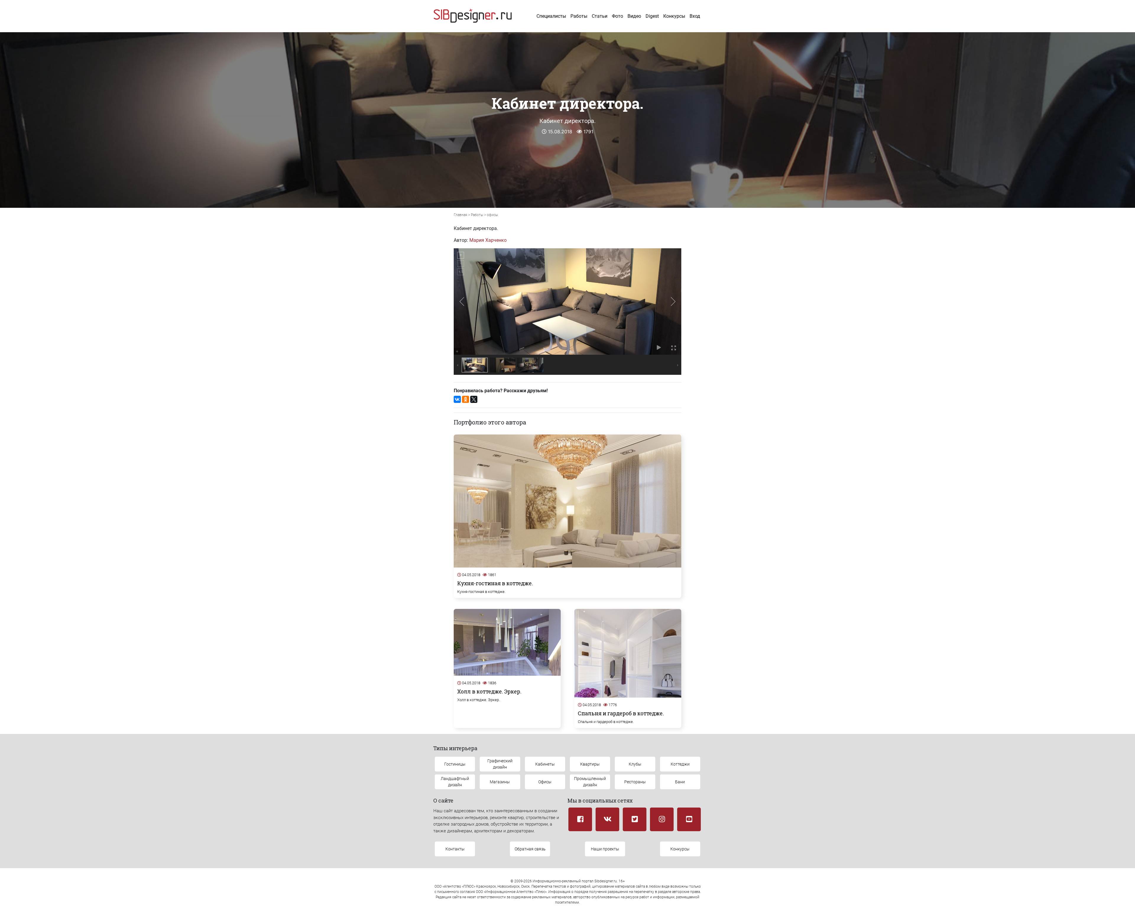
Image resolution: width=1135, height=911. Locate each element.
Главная (460, 215)
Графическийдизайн (500, 763)
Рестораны (635, 781)
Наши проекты (605, 849)
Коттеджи (680, 764)
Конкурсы (674, 16)
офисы (492, 215)
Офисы (545, 781)
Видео (634, 16)
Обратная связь (530, 849)
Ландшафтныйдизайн (455, 781)
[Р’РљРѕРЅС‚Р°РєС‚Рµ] (457, 399)
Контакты (455, 849)
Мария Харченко (488, 240)
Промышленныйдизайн (590, 781)
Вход (695, 16)
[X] (473, 399)
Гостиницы (455, 764)
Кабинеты (545, 764)
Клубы (635, 764)
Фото (617, 16)
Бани (680, 781)
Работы (578, 16)
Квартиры (590, 764)
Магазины (500, 781)
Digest (652, 16)
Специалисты (551, 16)
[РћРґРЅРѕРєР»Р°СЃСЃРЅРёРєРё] (465, 399)
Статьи (599, 16)
